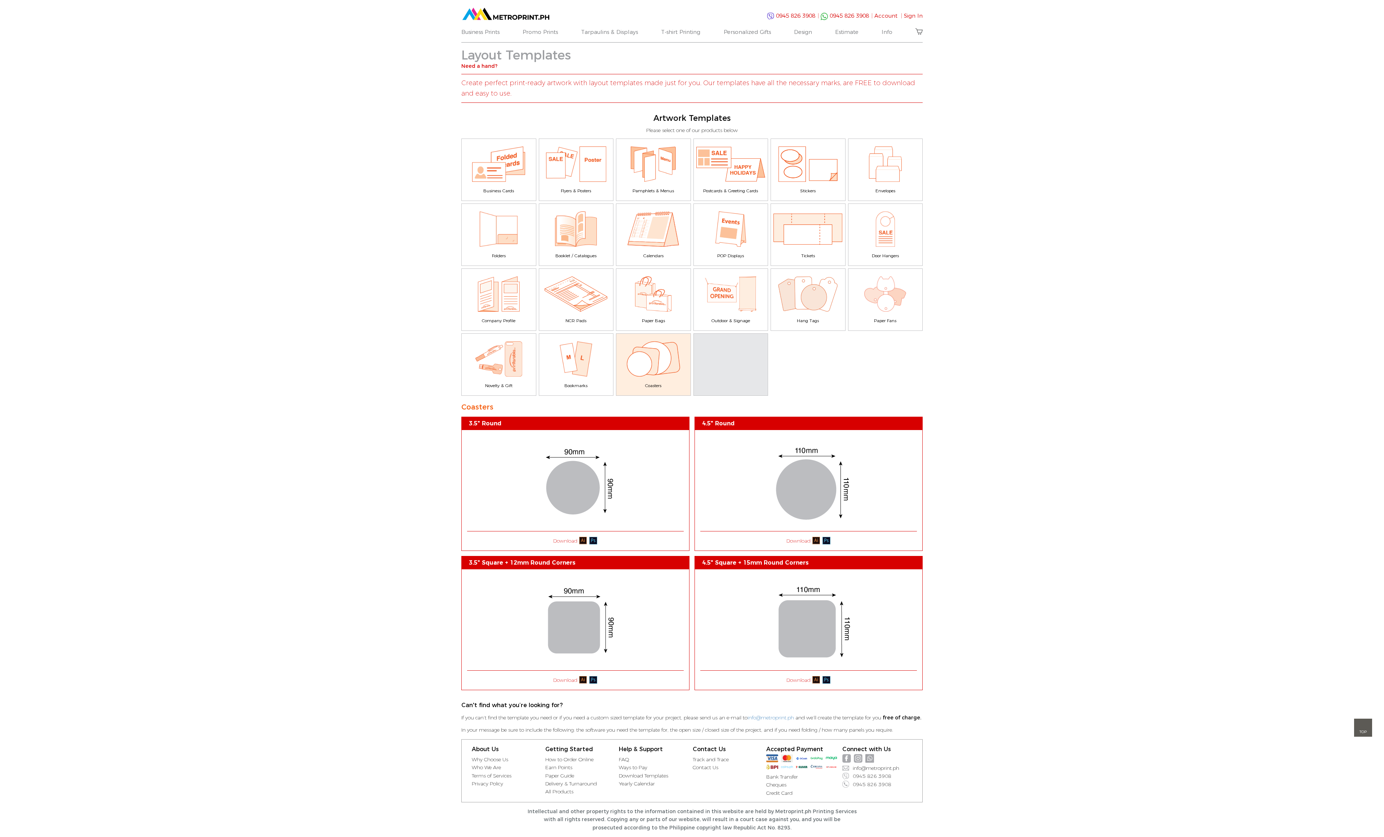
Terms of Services (491, 775)
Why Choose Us (490, 759)
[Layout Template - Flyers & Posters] (576, 164)
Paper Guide (559, 775)
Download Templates (643, 775)
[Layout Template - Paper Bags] (653, 294)
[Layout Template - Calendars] (653, 229)
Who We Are (486, 767)
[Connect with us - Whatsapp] (869, 758)
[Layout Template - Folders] (498, 229)
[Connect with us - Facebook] (846, 758)
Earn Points (558, 767)
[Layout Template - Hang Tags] (808, 294)
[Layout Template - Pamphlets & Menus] (653, 164)
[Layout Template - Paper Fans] (885, 294)
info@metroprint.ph (771, 717)
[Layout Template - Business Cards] (498, 164)
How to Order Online (569, 759)
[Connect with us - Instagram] (858, 758)
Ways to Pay (633, 767)
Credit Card (779, 793)
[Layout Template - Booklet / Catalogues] (576, 229)
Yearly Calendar (637, 783)
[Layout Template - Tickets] (808, 229)
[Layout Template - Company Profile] (498, 294)
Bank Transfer (782, 777)
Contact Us (705, 767)
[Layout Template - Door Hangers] (885, 229)
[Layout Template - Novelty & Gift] (498, 359)
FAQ (624, 759)
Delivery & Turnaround (571, 783)
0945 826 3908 (796, 15)
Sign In (913, 15)
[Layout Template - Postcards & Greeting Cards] (731, 164)
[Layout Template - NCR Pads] (576, 294)
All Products (559, 791)
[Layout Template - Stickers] (808, 164)
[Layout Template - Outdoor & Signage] (731, 294)
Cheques (776, 784)
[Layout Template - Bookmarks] (576, 359)
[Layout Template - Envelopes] (885, 164)
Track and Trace (711, 759)
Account (888, 15)
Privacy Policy (487, 783)
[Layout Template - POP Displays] (731, 229)
